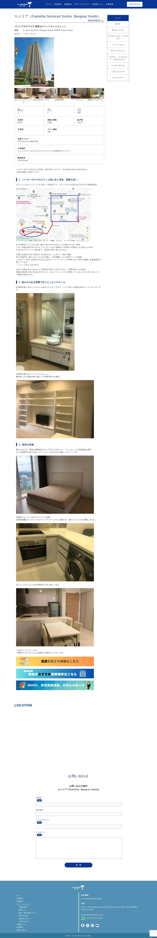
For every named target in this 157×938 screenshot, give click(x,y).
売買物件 (58, 4)
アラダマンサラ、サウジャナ (118, 37)
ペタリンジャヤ (118, 71)
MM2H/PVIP (23, 916)
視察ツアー (23, 910)
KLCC (118, 24)
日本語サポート (24, 921)
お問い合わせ (134, 4)
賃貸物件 (68, 4)
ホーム (49, 4)
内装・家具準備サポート (28, 913)
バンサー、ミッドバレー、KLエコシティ (118, 58)
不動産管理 (23, 907)
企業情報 (109, 4)
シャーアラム (118, 45)
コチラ (36, 265)
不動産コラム (97, 4)
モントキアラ (118, 78)
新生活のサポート (25, 918)
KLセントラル (118, 30)
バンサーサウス (29, 34)
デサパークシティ (118, 51)
